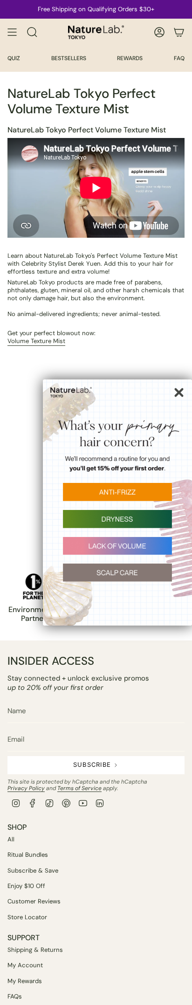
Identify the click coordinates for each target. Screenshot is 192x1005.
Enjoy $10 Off (26, 886)
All (10, 839)
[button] (117, 496)
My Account (25, 965)
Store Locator (27, 917)
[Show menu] (12, 32)
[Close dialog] (179, 392)
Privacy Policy (26, 788)
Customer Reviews (34, 901)
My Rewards (24, 981)
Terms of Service (79, 788)
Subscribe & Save (32, 870)
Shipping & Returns (35, 950)
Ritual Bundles (27, 855)
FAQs (14, 996)
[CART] (179, 32)
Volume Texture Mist (36, 341)
